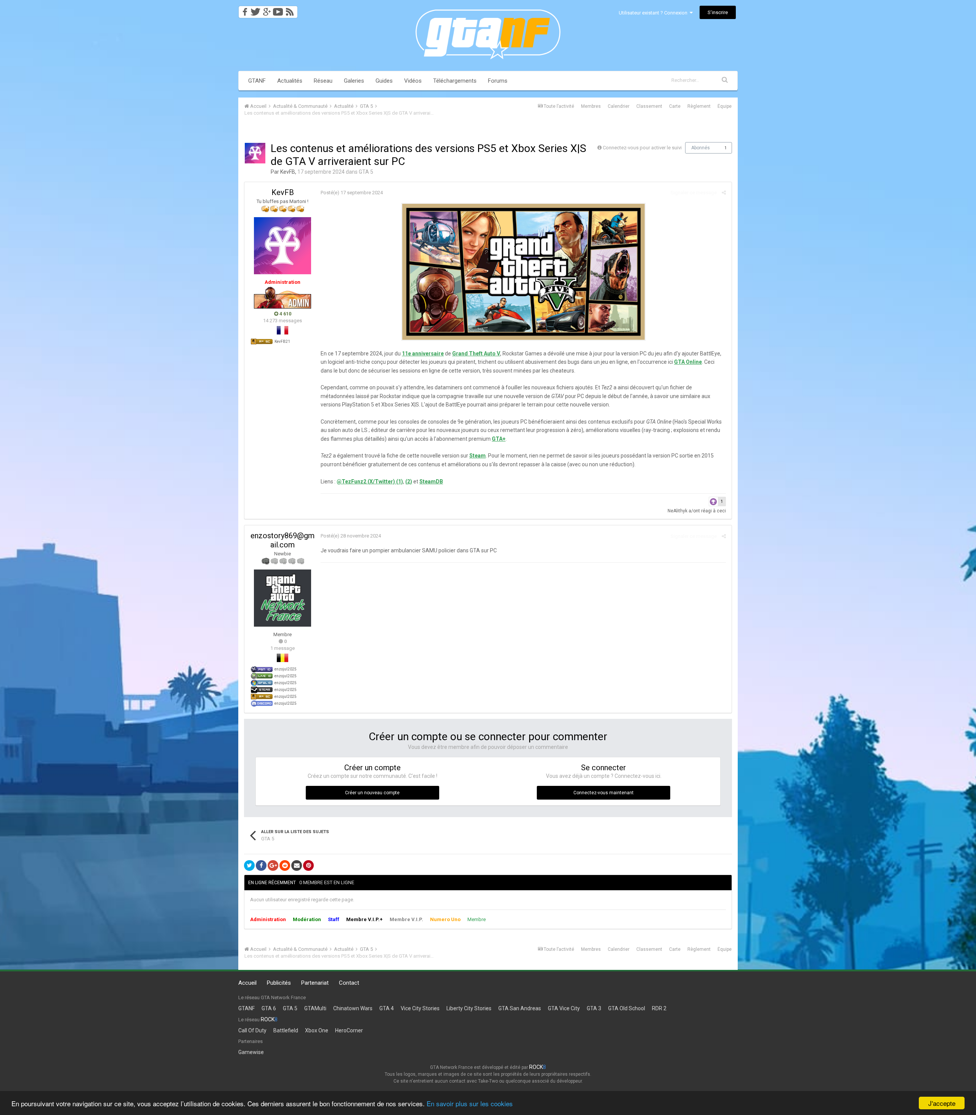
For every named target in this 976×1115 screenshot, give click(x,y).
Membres (591, 106)
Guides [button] (384, 80)
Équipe (725, 106)
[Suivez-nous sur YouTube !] (278, 10)
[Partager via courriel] (296, 865)
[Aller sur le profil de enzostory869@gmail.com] (282, 598)
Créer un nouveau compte (372, 792)
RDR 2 (659, 1008)
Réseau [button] (323, 80)
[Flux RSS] (291, 10)
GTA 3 (594, 1008)
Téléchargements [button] (455, 80)
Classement (649, 106)
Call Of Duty (252, 1030)
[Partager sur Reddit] (284, 865)
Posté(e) (352, 192)
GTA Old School (626, 1008)
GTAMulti (315, 1008)
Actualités (289, 80)
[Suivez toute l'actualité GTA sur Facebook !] (243, 10)
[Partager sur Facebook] (261, 865)
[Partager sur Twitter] (249, 865)
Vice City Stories (420, 1008)
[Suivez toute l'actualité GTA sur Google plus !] (267, 10)
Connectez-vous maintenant (603, 792)
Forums (497, 80)
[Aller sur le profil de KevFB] (255, 153)
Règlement (699, 106)
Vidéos (413, 80)
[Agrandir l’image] (523, 271)
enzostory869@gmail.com (282, 540)
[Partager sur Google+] (273, 865)
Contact (349, 982)
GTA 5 (366, 172)
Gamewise (251, 1052)
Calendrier (618, 106)
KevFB (287, 172)
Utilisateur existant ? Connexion (654, 13)
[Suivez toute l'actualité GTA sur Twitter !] (255, 10)
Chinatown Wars (352, 1008)
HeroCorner (349, 1030)
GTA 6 (269, 1008)
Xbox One (316, 1030)
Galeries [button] (354, 80)
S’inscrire (718, 12)
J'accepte (941, 1103)
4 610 (284, 314)
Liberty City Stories (468, 1008)
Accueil (247, 982)
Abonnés (700, 147)
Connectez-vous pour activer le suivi (642, 147)
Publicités (279, 982)
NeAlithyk (677, 511)
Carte (675, 106)
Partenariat (315, 982)
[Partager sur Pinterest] (308, 865)
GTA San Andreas (519, 1008)
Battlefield (285, 1030)
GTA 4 (386, 1008)
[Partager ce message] (724, 192)
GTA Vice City (564, 1008)
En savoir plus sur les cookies (470, 1103)
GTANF (257, 80)
